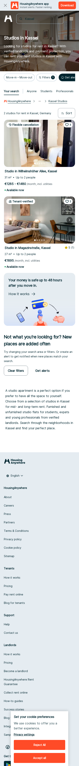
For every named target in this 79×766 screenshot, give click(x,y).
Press (7, 514)
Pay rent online (13, 594)
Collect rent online (16, 692)
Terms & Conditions (16, 530)
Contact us (11, 632)
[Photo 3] (39, 163)
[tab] (11, 91)
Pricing (8, 586)
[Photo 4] (42, 163)
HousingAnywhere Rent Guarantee (19, 682)
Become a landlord (16, 671)
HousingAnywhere (19, 101)
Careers (9, 505)
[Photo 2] (37, 163)
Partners (9, 522)
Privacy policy (13, 539)
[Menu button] (71, 19)
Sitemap (9, 556)
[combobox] (42, 18)
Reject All (40, 744)
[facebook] (8, 747)
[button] (19, 77)
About (8, 497)
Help (7, 624)
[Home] (8, 19)
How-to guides (13, 701)
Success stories (14, 709)
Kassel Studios (58, 101)
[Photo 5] (44, 163)
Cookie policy (12, 547)
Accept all (39, 757)
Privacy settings (24, 734)
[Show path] (39, 101)
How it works (12, 577)
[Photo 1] (35, 163)
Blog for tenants (14, 602)
